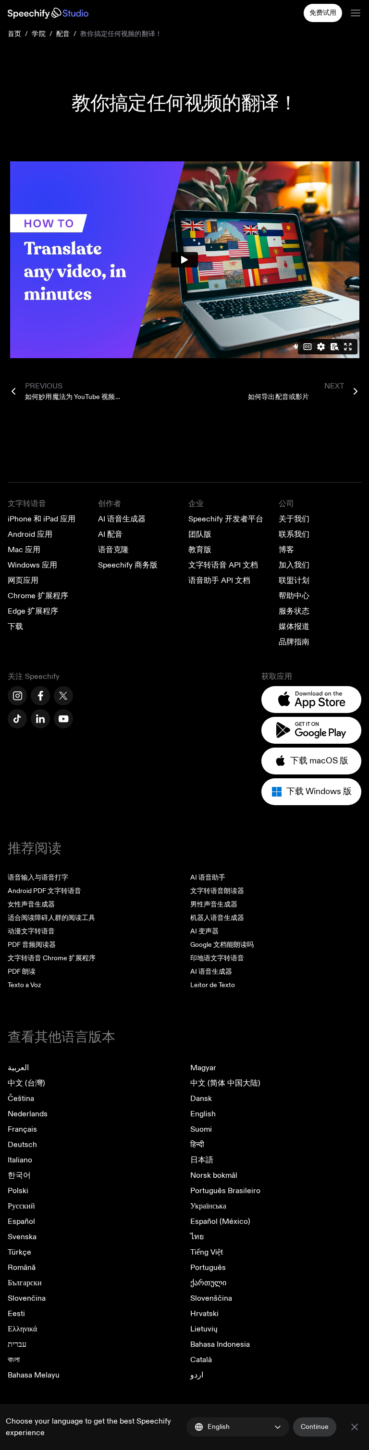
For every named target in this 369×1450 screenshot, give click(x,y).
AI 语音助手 (207, 877)
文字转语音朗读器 (217, 891)
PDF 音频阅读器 (32, 945)
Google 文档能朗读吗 (222, 945)
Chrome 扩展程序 (38, 596)
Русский (21, 1206)
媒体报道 (294, 626)
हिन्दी (197, 1144)
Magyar (203, 1068)
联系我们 (294, 534)
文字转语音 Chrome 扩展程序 (52, 958)
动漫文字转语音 (31, 931)
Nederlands (28, 1114)
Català (201, 1360)
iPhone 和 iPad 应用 (41, 519)
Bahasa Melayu (34, 1375)
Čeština (21, 1098)
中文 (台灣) (26, 1083)
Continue (315, 1427)
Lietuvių (204, 1329)
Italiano (20, 1160)
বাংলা (14, 1360)
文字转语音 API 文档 (223, 565)
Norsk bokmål (213, 1175)
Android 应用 (30, 534)
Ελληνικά (22, 1329)
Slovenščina (211, 1298)
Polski (18, 1191)
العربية (18, 1068)
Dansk (201, 1098)
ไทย (197, 1237)
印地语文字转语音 (217, 958)
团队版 (199, 534)
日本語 (201, 1160)
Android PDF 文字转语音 (44, 891)
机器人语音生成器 (217, 918)
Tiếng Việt (206, 1252)
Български (25, 1283)
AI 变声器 (204, 931)
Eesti (16, 1313)
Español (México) (220, 1221)
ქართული (208, 1283)
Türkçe (19, 1252)
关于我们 (294, 519)
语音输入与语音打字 (38, 877)
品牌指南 (294, 642)
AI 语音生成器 (122, 519)
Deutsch (22, 1144)
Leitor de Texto (212, 985)
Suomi (201, 1129)
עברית (17, 1344)
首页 (14, 34)
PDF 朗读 (22, 971)
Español (21, 1221)
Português (208, 1267)
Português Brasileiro (225, 1191)
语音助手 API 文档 (219, 580)
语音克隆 (113, 550)
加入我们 (294, 565)
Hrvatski (204, 1313)
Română (22, 1267)
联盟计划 (294, 580)
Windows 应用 (32, 565)
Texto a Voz (24, 985)
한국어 (19, 1175)
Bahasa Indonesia (220, 1344)
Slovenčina (27, 1298)
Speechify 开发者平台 (225, 519)
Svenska (22, 1237)
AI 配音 (110, 534)
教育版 (199, 550)
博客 (286, 550)
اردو (196, 1375)
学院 (38, 34)
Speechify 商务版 (128, 565)
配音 (63, 34)
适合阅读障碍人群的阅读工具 (51, 918)
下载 (15, 626)
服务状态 (294, 611)
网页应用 (23, 580)
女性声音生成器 (31, 904)
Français (22, 1129)
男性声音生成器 (213, 904)
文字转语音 (27, 503)
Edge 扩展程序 (33, 611)
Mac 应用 (24, 550)
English (203, 1114)
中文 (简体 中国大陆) (225, 1083)
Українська (208, 1206)
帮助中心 (294, 596)
